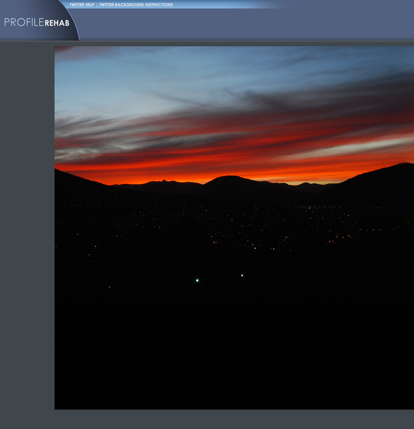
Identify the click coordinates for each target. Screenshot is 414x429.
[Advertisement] (192, 24)
